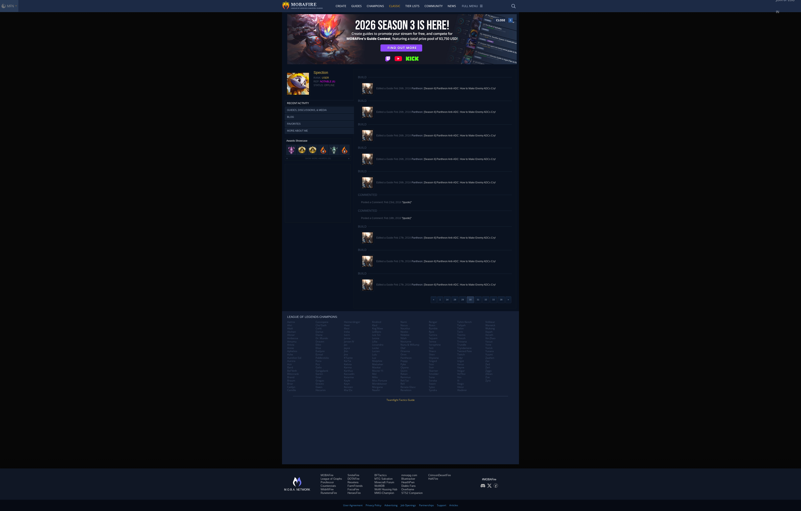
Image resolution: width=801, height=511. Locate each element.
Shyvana (434, 358)
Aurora (291, 361)
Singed (433, 361)
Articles (453, 505)
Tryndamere (464, 348)
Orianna (405, 351)
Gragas (320, 380)
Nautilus (405, 328)
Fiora (318, 361)
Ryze (431, 332)
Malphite (377, 361)
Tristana (462, 341)
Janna (347, 338)
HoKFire (433, 478)
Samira (433, 335)
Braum (291, 380)
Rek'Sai (404, 380)
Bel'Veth (292, 371)
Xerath (489, 335)
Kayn (347, 383)
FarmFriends (355, 485)
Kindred (376, 322)
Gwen (319, 387)
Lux (374, 358)
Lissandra (377, 344)
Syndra (433, 390)
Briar (290, 383)
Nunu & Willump (409, 344)
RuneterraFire (329, 493)
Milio (375, 377)
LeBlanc (376, 332)
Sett (431, 348)
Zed (487, 364)
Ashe (290, 354)
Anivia (290, 344)
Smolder (434, 374)
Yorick (488, 348)
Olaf (402, 348)
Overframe (407, 489)
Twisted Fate (464, 351)
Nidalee (404, 335)
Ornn (403, 354)
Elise (318, 348)
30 (470, 299)
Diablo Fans (408, 485)
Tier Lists (412, 6)
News (452, 6)
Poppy (404, 361)
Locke (375, 348)
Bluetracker (408, 478)
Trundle (461, 344)
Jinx (346, 354)
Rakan (404, 374)
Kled (374, 325)
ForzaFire (353, 489)
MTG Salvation (383, 478)
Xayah (488, 332)
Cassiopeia (322, 322)
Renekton (405, 390)
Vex (459, 377)
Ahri (289, 325)
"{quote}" (407, 202)
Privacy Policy (373, 505)
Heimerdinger (352, 322)
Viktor (460, 387)
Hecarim (321, 390)
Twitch (461, 354)
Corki (319, 328)
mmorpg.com (409, 475)
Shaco (432, 351)
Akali (290, 328)
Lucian (376, 351)
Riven (432, 325)
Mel (374, 374)
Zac (487, 361)
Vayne (460, 367)
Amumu (291, 341)
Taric (460, 332)
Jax (345, 344)
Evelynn (320, 351)
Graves (320, 383)
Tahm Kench (464, 322)
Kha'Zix (348, 390)
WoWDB (379, 485)
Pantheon (406, 358)
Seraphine (435, 344)
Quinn (403, 371)
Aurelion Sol (294, 358)
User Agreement (353, 505)
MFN (10, 6)
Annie (290, 348)
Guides (356, 6)
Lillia (374, 341)
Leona (375, 338)
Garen (319, 374)
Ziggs (488, 371)
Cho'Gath (321, 325)
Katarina (349, 377)
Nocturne (405, 341)
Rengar (433, 322)
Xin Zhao (490, 338)
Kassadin (349, 374)
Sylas (432, 387)
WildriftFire (327, 489)
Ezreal (319, 354)
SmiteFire (353, 475)
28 (455, 299)
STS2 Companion (412, 493)
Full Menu (470, 6)
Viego (460, 383)
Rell (402, 383)
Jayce (347, 348)
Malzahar (377, 364)
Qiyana (404, 367)
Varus (460, 364)
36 (501, 299)
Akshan (291, 332)
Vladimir (462, 390)
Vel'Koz (461, 374)
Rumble (433, 328)
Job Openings (408, 505)
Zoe (487, 377)
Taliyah (461, 325)
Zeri (487, 367)
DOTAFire (353, 478)
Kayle (347, 380)
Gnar (318, 377)
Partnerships (426, 505)
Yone (488, 344)
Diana (319, 335)
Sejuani (433, 338)
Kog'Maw (377, 328)
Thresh (461, 338)
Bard (290, 367)
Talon (460, 328)
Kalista (348, 364)
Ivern (347, 335)
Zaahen (489, 358)
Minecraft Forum (384, 482)
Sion (431, 364)
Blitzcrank (293, 374)
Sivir (431, 367)
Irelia (347, 332)
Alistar (291, 335)
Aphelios (292, 351)
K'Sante (348, 358)
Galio (319, 367)
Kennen (348, 387)
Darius (319, 332)
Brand (290, 377)
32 (486, 299)
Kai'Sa (347, 361)
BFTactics (380, 475)
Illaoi (346, 328)
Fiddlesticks (322, 358)
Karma (348, 367)
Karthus (348, 371)
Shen (432, 354)
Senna (432, 341)
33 (493, 299)
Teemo (461, 335)
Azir (289, 364)
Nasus (404, 325)
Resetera (353, 482)
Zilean (488, 374)
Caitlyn (291, 387)
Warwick (490, 325)
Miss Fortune (379, 380)
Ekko (318, 344)
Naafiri (376, 390)
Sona (432, 377)
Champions (375, 6)
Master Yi (377, 371)
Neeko (404, 332)
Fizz (318, 364)
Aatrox (291, 322)
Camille (291, 390)
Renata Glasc (408, 387)
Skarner (433, 371)
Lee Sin (376, 335)
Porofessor (327, 482)
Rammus (405, 377)
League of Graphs (331, 478)
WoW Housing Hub (385, 489)
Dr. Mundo (322, 338)
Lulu (374, 354)
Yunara (489, 351)
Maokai (376, 367)
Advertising (391, 505)
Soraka (433, 380)
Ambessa (292, 338)
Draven (320, 341)
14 (447, 299)
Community (433, 6)
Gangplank (322, 371)
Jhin (346, 351)
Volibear (490, 322)
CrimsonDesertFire (439, 475)
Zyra (488, 380)
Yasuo (488, 341)
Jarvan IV (349, 341)
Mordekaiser (379, 383)
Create (341, 6)
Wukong (490, 328)
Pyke (403, 364)
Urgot (460, 361)
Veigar (461, 371)
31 (478, 299)
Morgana (377, 387)
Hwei (347, 325)
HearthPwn (407, 482)
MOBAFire (327, 475)
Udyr (460, 358)
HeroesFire (354, 493)
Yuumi (489, 354)
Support (441, 505)
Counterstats (328, 485)
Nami (403, 322)
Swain (432, 383)
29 (462, 299)
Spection (321, 72)
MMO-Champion (384, 493)
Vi (458, 380)
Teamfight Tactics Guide (401, 400)
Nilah (403, 338)
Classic (394, 6)
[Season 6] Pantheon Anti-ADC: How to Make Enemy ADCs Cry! (460, 88)
